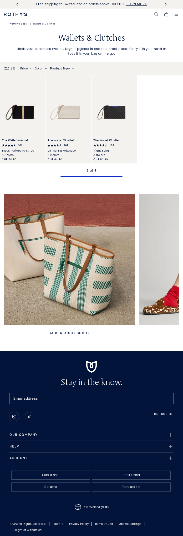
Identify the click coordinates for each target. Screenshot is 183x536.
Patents (58, 524)
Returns (50, 487)
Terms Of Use (104, 524)
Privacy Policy (79, 524)
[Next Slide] (165, 4)
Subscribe (163, 414)
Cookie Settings (130, 524)
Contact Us (131, 487)
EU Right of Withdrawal (26, 530)
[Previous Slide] (18, 4)
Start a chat (51, 475)
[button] (156, 14)
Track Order (131, 475)
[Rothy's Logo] (15, 14)
